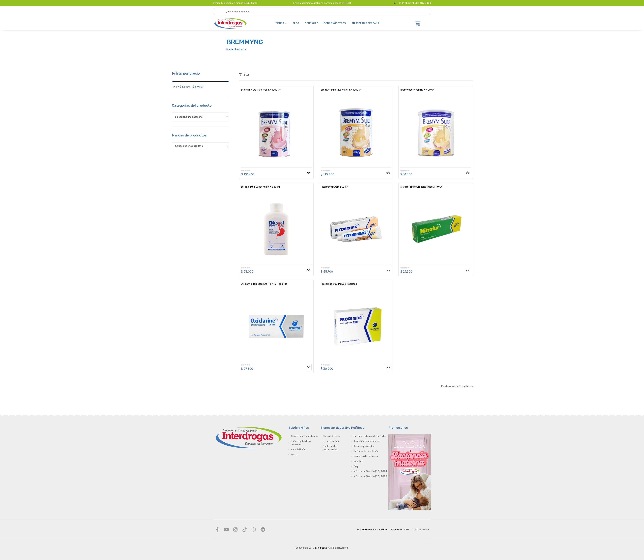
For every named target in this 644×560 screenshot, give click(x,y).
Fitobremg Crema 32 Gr (334, 186)
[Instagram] (235, 529)
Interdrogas (321, 547)
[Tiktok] (244, 529)
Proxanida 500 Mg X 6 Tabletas (339, 283)
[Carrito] (417, 23)
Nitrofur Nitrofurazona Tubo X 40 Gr (421, 186)
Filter (246, 74)
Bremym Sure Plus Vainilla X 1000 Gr (341, 89)
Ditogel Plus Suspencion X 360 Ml (260, 186)
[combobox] (200, 117)
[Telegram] (263, 529)
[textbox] (200, 117)
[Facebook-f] (217, 529)
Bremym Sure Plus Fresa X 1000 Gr (261, 89)
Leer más (308, 367)
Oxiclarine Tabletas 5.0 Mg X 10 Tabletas (264, 283)
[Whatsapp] (254, 529)
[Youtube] (226, 529)
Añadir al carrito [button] (308, 173)
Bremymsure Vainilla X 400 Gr (417, 89)
